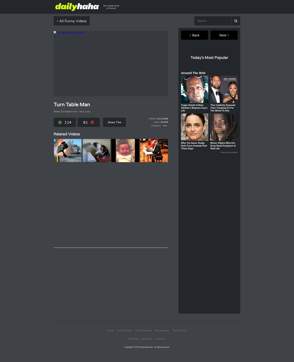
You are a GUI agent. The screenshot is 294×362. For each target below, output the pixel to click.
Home (110, 330)
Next (222, 35)
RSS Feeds (134, 339)
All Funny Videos (73, 21)
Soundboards (162, 330)
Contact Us (160, 339)
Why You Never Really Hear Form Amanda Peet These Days (194, 146)
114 (67, 122)
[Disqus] (111, 205)
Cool (165, 125)
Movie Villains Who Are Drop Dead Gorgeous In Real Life (223, 146)
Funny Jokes (147, 314)
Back (195, 35)
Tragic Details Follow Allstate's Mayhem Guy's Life (194, 108)
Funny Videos (124, 330)
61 (85, 122)
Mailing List (147, 339)
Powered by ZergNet (229, 152)
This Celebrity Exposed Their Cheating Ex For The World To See (222, 108)
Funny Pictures (143, 330)
